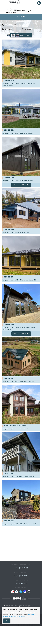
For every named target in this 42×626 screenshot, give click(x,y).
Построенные (14, 9)
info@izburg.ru (21, 583)
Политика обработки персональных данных (18, 606)
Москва (10, 5)
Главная (6, 9)
